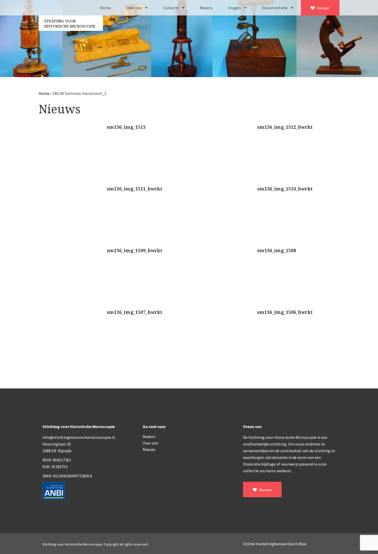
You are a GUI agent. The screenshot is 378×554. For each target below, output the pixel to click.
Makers (206, 7)
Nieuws (149, 449)
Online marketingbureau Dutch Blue (275, 543)
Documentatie (275, 7)
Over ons (134, 7)
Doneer (323, 8)
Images (235, 7)
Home (105, 7)
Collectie (171, 7)
